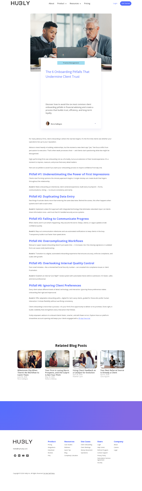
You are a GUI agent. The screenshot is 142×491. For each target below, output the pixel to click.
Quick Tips (67, 450)
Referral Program (102, 450)
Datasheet (51, 450)
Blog (65, 453)
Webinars (67, 447)
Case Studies (68, 445)
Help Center (101, 447)
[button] (62, 3)
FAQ (49, 455)
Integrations (51, 447)
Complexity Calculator (71, 455)
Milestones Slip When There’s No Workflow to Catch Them (28, 372)
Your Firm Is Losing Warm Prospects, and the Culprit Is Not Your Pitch (57, 372)
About (51, 3)
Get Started (126, 3)
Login (115, 3)
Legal (115, 450)
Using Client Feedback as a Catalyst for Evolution (84, 371)
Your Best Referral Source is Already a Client (112, 371)
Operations (84, 453)
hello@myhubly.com (20, 449)
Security (99, 463)
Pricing (87, 3)
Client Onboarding (86, 445)
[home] (20, 3)
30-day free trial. (84, 318)
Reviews (50, 453)
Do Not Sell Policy (49, 473)
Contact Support (102, 453)
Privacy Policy (101, 455)
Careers (116, 447)
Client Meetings (86, 447)
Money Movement (86, 450)
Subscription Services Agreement (104, 459)
